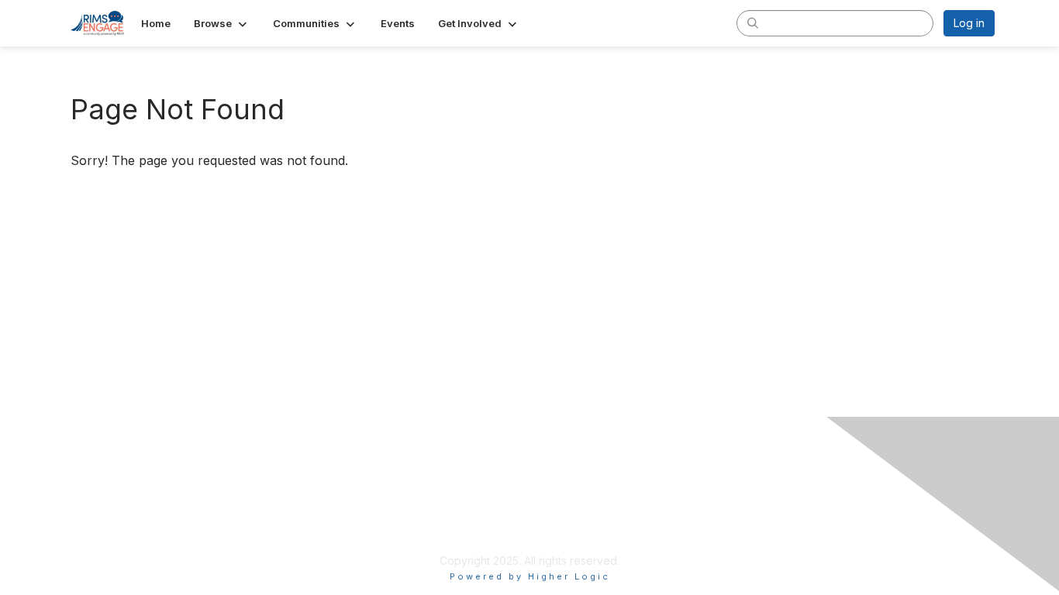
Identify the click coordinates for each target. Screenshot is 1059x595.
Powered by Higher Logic (530, 576)
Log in (969, 22)
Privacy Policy (423, 514)
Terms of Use (719, 514)
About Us (708, 499)
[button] (221, 23)
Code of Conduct (431, 545)
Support (407, 530)
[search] (752, 22)
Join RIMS (412, 499)
